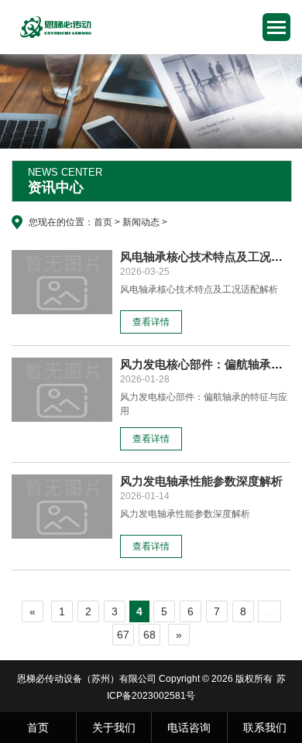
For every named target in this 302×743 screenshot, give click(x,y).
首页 (103, 222)
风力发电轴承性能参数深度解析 (201, 481)
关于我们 (114, 727)
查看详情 (151, 322)
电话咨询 (189, 727)
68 (149, 634)
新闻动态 (141, 222)
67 (123, 634)
